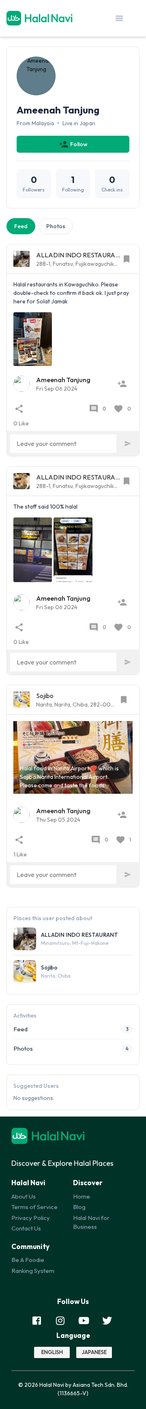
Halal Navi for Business (91, 1222)
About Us (23, 1196)
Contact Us (26, 1228)
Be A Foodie (27, 1260)
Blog (79, 1207)
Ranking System (32, 1270)
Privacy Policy (30, 1218)
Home (81, 1196)
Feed (21, 226)
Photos (55, 226)
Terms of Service (34, 1207)
